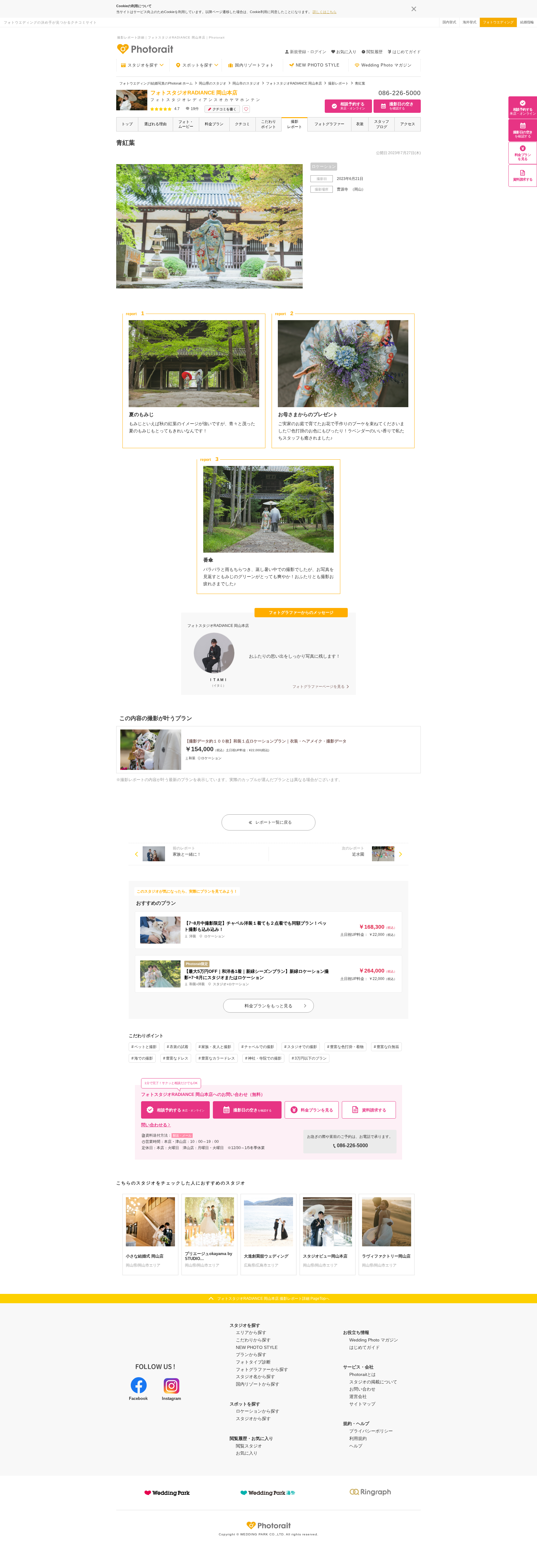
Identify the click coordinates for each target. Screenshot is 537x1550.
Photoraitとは (362, 1374)
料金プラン (214, 124)
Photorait (268, 1525)
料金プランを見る (523, 157)
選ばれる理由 (155, 124)
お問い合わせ (362, 1389)
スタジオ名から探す (255, 1376)
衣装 (360, 124)
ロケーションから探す (257, 1411)
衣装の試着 (179, 1047)
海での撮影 (143, 1058)
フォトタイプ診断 (253, 1361)
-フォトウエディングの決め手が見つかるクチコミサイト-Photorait (144, 49)
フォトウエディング (498, 22)
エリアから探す (251, 1332)
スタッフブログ (381, 124)
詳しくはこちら (325, 12)
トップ (127, 124)
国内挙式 (449, 22)
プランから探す (251, 1354)
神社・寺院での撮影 (265, 1058)
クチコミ (242, 124)
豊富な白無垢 (388, 1047)
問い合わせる (154, 1124)
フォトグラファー (329, 124)
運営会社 (358, 1396)
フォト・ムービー (185, 124)
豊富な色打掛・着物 (347, 1047)
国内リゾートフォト (254, 65)
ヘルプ (355, 1445)
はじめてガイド (406, 51)
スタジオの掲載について (373, 1381)
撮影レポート (294, 124)
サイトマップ (362, 1403)
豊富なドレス (177, 1058)
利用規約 (358, 1438)
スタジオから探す (253, 1418)
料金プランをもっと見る (268, 1005)
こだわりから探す (253, 1339)
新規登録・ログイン (308, 51)
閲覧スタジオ (249, 1445)
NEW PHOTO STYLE (318, 65)
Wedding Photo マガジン (386, 65)
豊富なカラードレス (218, 1058)
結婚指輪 (527, 22)
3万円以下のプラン (311, 1058)
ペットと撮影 (145, 1047)
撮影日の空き (523, 134)
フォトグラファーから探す (262, 1369)
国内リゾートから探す (257, 1384)
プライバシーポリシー (371, 1430)
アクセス (407, 124)
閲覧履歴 (374, 51)
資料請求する (523, 179)
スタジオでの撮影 (302, 1047)
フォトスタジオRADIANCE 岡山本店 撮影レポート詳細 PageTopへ (273, 1298)
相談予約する (523, 111)
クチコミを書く (224, 109)
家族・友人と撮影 (216, 1047)
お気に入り (247, 1453)
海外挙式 (469, 22)
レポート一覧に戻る (273, 822)
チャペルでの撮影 (259, 1047)
